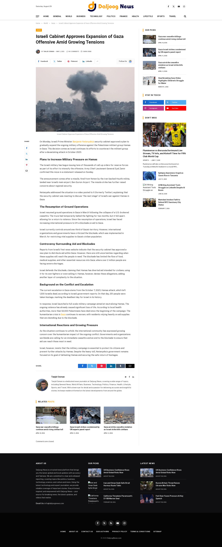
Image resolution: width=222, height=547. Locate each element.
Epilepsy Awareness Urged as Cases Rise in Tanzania (170, 174)
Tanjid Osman (49, 51)
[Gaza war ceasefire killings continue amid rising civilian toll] (51, 415)
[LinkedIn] (26, 159)
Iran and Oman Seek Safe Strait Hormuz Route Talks (117, 484)
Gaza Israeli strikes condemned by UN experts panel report (84, 428)
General (57, 16)
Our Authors (102, 531)
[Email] (26, 171)
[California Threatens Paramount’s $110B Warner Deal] (94, 498)
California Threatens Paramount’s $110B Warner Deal (118, 497)
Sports (161, 16)
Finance (124, 16)
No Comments (74, 51)
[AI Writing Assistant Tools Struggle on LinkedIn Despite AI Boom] (149, 187)
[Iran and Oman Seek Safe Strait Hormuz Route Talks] (94, 485)
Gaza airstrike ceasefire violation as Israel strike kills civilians (118, 428)
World (69, 16)
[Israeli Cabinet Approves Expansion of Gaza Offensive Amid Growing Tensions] (85, 99)
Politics (111, 16)
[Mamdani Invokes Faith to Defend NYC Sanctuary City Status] (149, 202)
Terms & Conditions (140, 531)
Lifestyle (148, 16)
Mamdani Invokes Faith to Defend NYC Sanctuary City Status (169, 202)
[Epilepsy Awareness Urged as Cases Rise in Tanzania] (149, 175)
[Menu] (37, 16)
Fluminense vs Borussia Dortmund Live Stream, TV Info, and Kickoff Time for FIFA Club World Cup (164, 153)
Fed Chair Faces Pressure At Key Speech (169, 497)
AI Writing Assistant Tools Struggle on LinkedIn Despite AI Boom (171, 187)
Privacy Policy (119, 531)
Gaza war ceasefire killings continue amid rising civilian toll (49, 428)
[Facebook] (26, 148)
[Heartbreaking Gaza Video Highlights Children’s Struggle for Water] (149, 81)
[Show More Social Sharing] (97, 61)
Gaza (39, 30)
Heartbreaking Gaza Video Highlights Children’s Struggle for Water (171, 80)
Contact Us (87, 531)
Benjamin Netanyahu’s (83, 141)
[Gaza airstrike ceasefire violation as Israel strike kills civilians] (119, 415)
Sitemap (157, 531)
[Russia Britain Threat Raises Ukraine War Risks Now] (146, 485)
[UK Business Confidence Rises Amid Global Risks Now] (94, 472)
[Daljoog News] (111, 6)
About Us (73, 531)
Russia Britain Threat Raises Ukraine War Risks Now (168, 484)
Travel (172, 16)
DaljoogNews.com (114, 538)
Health (135, 16)
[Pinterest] (26, 165)
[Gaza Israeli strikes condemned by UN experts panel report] (85, 415)
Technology (96, 16)
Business (81, 16)
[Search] (184, 16)
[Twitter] (26, 154)
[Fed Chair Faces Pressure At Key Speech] (146, 498)
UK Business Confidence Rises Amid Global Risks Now (116, 471)
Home (46, 16)
